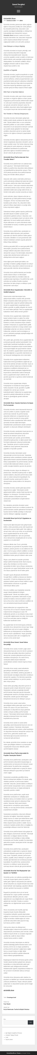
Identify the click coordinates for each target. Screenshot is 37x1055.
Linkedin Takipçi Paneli (11, 1035)
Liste (6, 1037)
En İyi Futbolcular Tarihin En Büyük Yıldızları (16, 1009)
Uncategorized (11, 997)
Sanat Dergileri (18, 4)
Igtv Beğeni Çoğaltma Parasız (13, 1033)
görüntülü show (9, 990)
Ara (5, 1019)
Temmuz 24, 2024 (11, 20)
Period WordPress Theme (13, 1053)
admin (21, 20)
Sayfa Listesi (9, 1039)
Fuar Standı (7, 1004)
